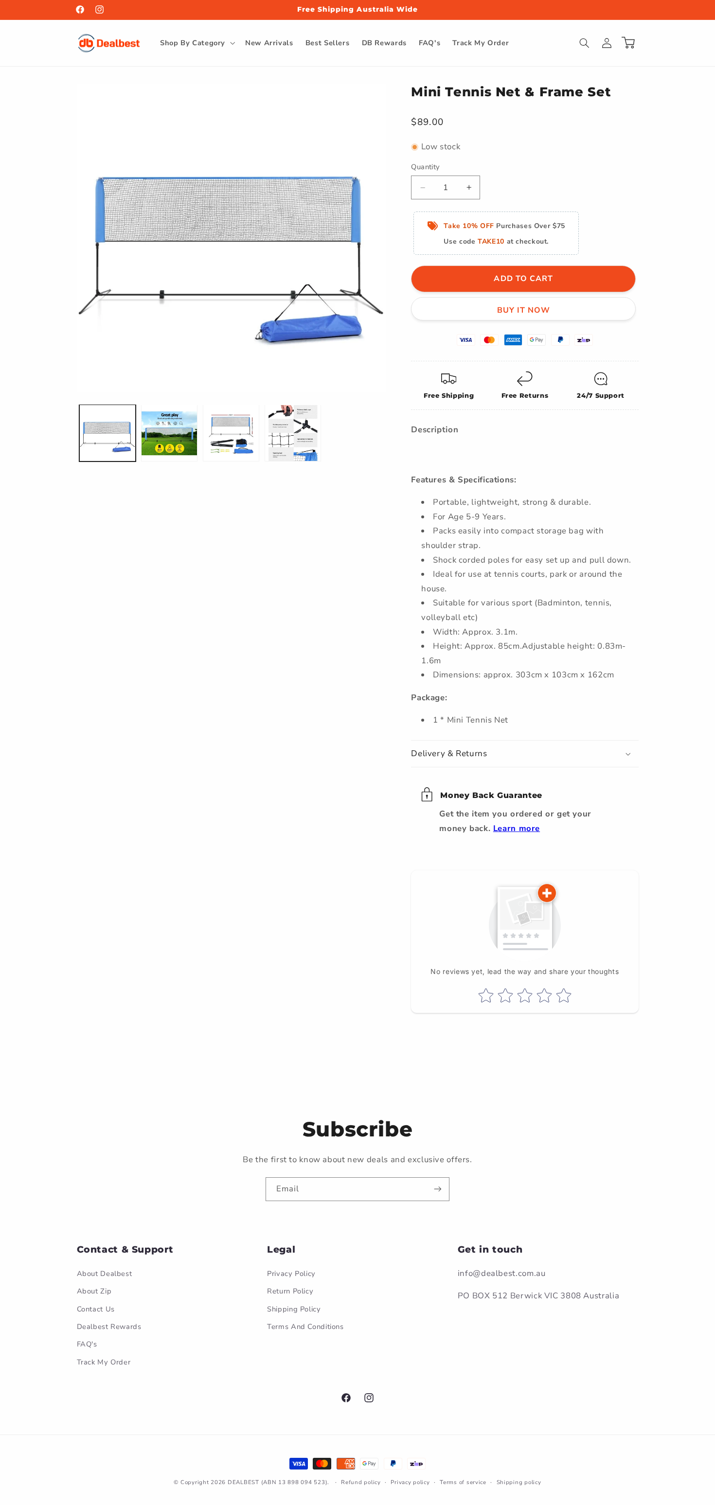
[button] (196, 42)
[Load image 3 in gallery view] (231, 433)
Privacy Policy (291, 1273)
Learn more (516, 828)
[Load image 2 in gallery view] (169, 433)
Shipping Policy (294, 1309)
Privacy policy (410, 1482)
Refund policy (361, 1482)
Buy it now (524, 310)
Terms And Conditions (305, 1326)
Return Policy (290, 1291)
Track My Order (104, 1362)
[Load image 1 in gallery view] (107, 433)
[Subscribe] (438, 1189)
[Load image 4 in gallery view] (293, 433)
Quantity (425, 167)
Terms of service (463, 1482)
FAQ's (87, 1344)
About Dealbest (104, 1273)
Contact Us (96, 1309)
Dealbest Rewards (109, 1326)
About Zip (94, 1291)
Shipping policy (519, 1482)
